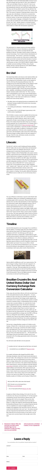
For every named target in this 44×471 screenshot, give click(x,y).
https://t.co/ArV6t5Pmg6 (16, 386)
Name (7, 456)
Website (7, 461)
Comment (8, 445)
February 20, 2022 (26, 388)
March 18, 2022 (30, 349)
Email (24, 456)
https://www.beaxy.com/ (28, 125)
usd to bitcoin (9, 366)
